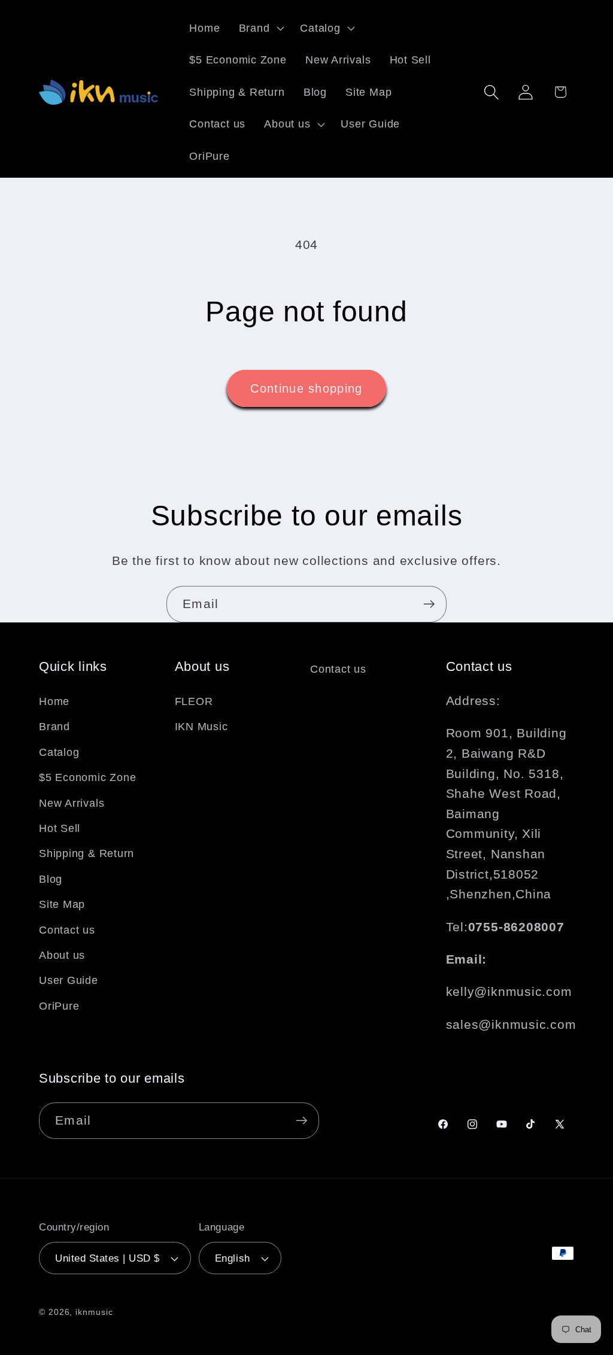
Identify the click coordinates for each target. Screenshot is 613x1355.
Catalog (59, 752)
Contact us (67, 930)
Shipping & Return (86, 853)
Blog (50, 879)
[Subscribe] (429, 604)
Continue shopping (306, 388)
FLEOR (194, 701)
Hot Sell (59, 828)
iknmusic (94, 1312)
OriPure (59, 1006)
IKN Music (201, 727)
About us (62, 955)
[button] (260, 28)
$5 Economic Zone (87, 777)
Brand (54, 727)
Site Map (62, 904)
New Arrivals (71, 803)
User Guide (68, 980)
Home (54, 701)
